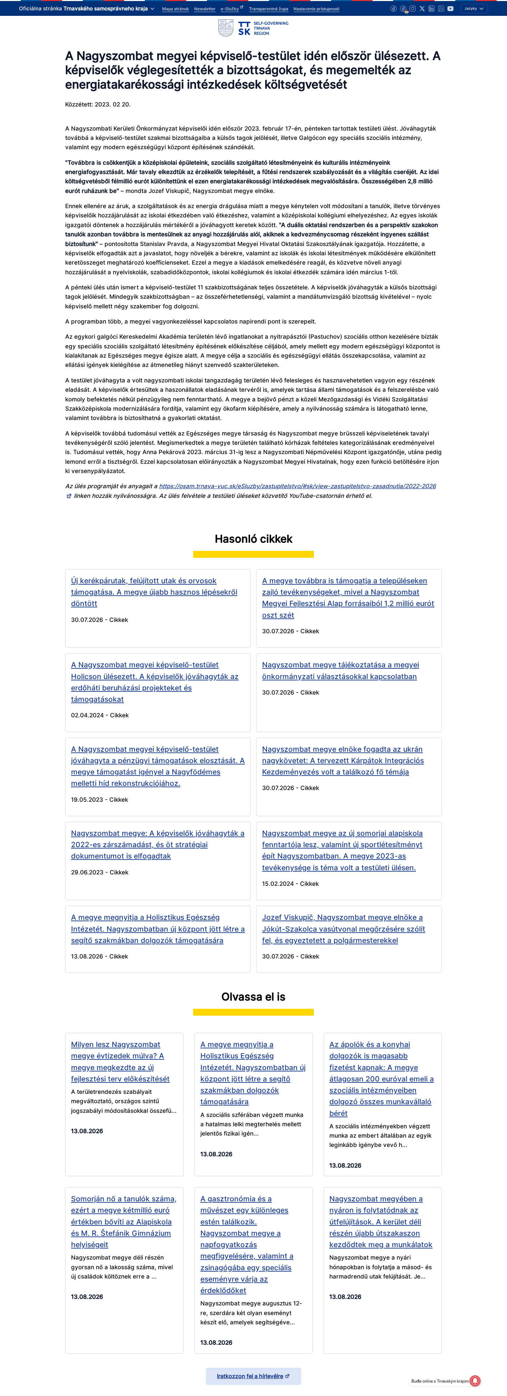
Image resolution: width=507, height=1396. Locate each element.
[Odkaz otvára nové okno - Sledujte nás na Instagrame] (412, 8)
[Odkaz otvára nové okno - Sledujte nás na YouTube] (450, 8)
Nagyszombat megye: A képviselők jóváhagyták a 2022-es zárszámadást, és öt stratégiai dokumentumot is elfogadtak (158, 845)
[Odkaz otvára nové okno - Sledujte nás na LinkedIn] (431, 8)
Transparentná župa (268, 8)
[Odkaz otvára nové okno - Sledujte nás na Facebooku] (393, 8)
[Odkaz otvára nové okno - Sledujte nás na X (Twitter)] (422, 8)
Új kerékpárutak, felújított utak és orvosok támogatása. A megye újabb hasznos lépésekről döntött (154, 592)
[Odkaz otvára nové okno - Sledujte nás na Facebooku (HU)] (403, 8)
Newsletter (205, 8)
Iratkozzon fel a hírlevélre (250, 1376)
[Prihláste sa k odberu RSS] (441, 8)
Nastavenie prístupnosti (316, 8)
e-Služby (230, 8)
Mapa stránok (175, 8)
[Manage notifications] (474, 1380)
